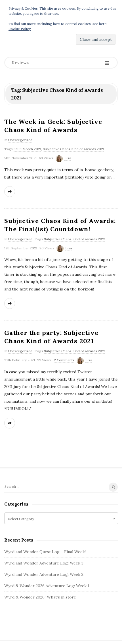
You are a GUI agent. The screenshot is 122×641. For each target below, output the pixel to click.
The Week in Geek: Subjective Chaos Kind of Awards (53, 126)
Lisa (67, 158)
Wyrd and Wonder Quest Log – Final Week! (45, 551)
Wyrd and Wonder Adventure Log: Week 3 (43, 563)
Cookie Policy (20, 29)
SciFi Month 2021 (27, 149)
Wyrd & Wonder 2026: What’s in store (40, 597)
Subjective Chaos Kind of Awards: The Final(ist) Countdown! (60, 225)
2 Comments (64, 360)
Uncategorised (20, 140)
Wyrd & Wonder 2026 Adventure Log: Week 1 (46, 585)
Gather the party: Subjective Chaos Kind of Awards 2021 (51, 337)
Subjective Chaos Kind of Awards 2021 (73, 149)
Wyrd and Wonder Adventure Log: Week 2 (43, 574)
